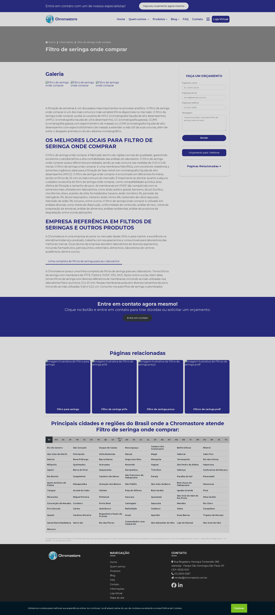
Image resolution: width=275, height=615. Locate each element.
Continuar (239, 608)
